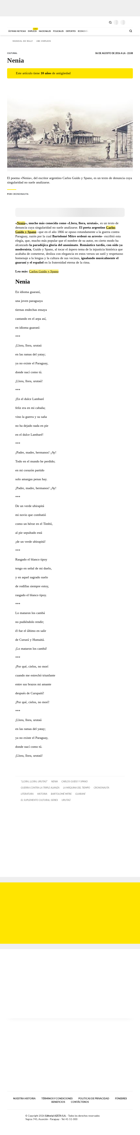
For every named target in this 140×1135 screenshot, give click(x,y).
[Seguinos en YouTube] (127, 1117)
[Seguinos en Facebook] (119, 1117)
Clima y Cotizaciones (104, 22)
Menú (130, 22)
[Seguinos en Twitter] (123, 1117)
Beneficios (58, 1102)
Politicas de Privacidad (93, 1099)
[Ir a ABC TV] (95, 30)
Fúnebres (121, 1099)
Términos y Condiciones (57, 1099)
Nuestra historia (24, 1099)
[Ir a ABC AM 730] (105, 30)
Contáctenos (80, 1102)
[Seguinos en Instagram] (131, 1117)
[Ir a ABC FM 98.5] (119, 30)
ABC (14, 22)
